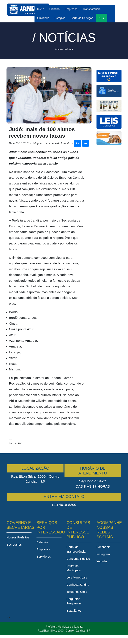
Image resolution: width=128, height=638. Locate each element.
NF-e (101, 18)
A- (85, 143)
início (58, 49)
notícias (68, 49)
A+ (77, 143)
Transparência (91, 9)
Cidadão (54, 9)
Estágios (59, 18)
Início (40, 9)
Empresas (71, 9)
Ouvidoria (43, 18)
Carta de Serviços (82, 18)
